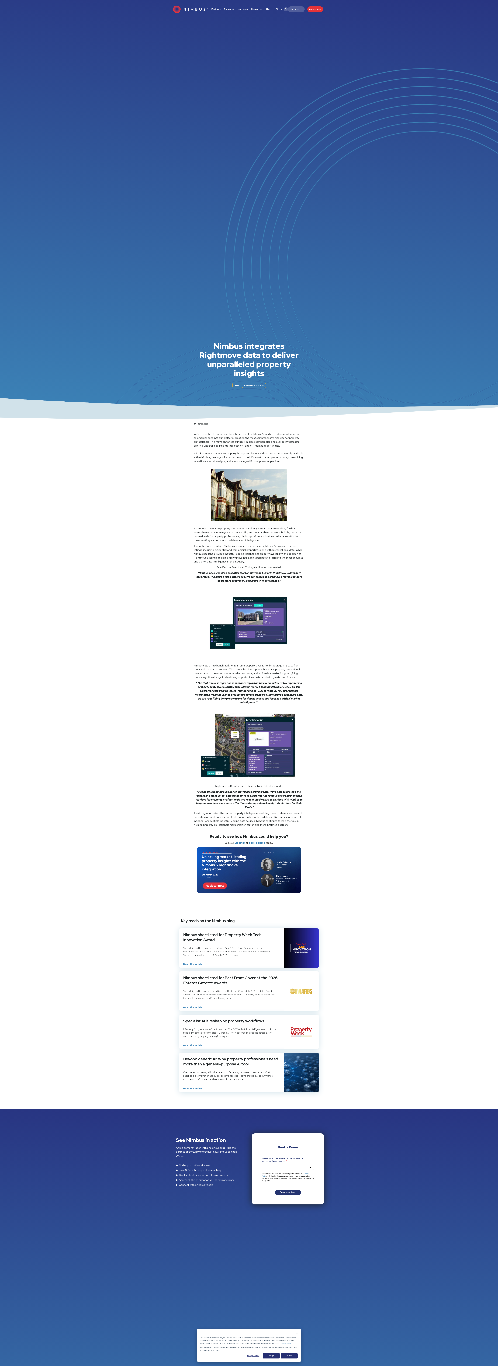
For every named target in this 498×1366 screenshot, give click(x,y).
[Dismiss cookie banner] (297, 1333)
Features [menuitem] (216, 9)
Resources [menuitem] (256, 9)
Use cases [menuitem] (242, 9)
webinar (240, 842)
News (236, 385)
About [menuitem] (269, 9)
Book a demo (315, 9)
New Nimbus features (254, 385)
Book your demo (288, 1192)
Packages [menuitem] (229, 9)
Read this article (192, 964)
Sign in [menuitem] (279, 9)
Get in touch (296, 9)
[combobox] (288, 1167)
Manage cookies (253, 1356)
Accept (271, 1356)
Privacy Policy (286, 1343)
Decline (289, 1356)
